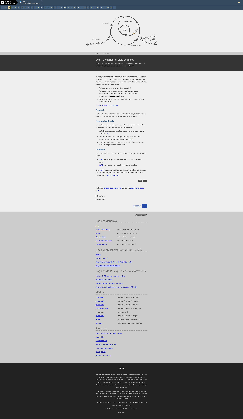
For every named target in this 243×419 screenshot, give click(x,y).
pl (68, 7)
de (15, 7)
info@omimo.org (101, 244)
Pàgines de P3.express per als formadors (110, 276)
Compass (99, 323)
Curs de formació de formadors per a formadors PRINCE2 (116, 287)
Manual (98, 254)
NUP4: (101, 159)
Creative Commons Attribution (110, 377)
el (19, 7)
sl (81, 7)
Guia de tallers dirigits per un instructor (109, 283)
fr (35, 7)
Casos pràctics (101, 237)
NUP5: (101, 165)
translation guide (113, 175)
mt (58, 7)
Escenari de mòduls (103, 229)
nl (61, 7)
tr (98, 7)
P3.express (100, 305)
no (65, 7)
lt (55, 7)
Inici (97, 226)
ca (9, 7)
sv (94, 7)
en (22, 7)
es (25, 7)
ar (2, 7)
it (48, 7)
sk (78, 7)
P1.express (100, 316)
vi (104, 7)
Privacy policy (100, 352)
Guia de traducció (102, 258)
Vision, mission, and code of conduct (109, 333)
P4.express (100, 301)
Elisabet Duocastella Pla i (113, 188)
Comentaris (101, 199)
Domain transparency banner (106, 344)
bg (5, 7)
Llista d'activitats (103, 53)
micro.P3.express (102, 308)
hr (42, 7)
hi (38, 7)
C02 (140, 181)
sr (88, 7)
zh (108, 7)
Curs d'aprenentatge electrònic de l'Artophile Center (114, 262)
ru (74, 7)
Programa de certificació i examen (108, 265)
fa (28, 7)
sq (84, 7)
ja (51, 7)
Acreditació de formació (104, 240)
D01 (130, 139)
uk (101, 7)
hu (45, 7)
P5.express (100, 297)
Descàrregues (102, 196)
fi (32, 7)
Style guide (100, 337)
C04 (145, 181)
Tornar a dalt (141, 216)
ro (71, 7)
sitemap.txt (121, 412)
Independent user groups (104, 348)
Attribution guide (101, 341)
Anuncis (98, 233)
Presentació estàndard (104, 279)
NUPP (102, 170)
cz (12, 7)
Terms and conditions (103, 355)
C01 (107, 133)
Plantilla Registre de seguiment (107, 105)
